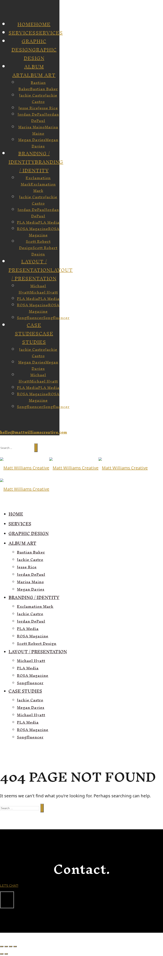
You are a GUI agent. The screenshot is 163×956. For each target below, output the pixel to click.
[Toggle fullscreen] (10, 946)
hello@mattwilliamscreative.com (33, 432)
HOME (42, 24)
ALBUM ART (39, 75)
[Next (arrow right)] (6, 954)
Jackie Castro (44, 98)
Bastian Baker (44, 89)
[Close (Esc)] (1, 946)
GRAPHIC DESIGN (40, 54)
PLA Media (48, 222)
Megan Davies (45, 143)
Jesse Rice (48, 108)
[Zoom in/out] (15, 946)
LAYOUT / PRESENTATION (42, 274)
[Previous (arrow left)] (1, 954)
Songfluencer (56, 318)
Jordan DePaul (45, 117)
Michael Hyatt (44, 292)
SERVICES (49, 32)
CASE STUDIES (37, 338)
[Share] (6, 946)
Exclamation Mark (43, 187)
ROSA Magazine (44, 232)
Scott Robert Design (44, 251)
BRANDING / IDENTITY (41, 166)
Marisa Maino (45, 130)
